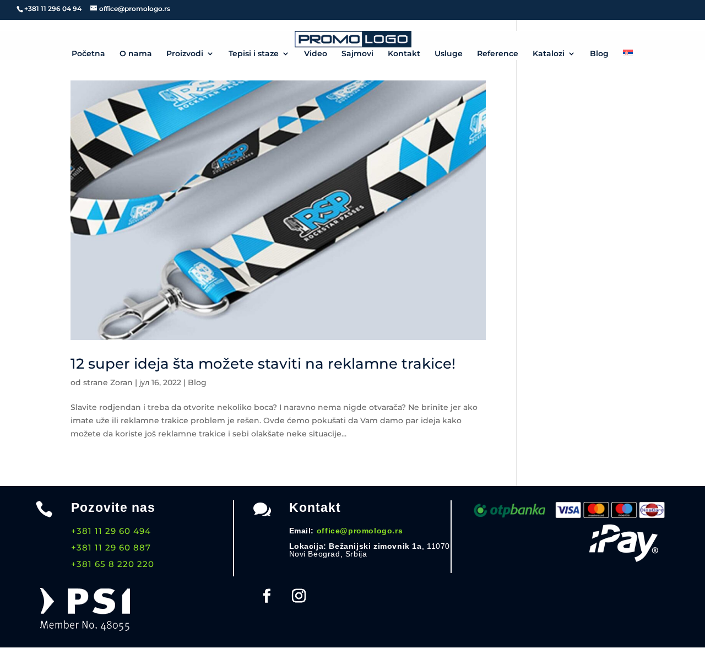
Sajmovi (357, 54)
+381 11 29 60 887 (111, 547)
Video (315, 54)
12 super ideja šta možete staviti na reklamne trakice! (262, 363)
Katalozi (549, 54)
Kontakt (404, 54)
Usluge (449, 54)
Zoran (121, 382)
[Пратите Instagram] (299, 596)
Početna (88, 54)
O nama (136, 54)
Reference (497, 54)
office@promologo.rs (360, 530)
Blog (599, 54)
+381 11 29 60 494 (111, 531)
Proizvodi (184, 54)
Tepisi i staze (254, 54)
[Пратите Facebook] (267, 596)
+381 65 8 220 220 (112, 564)
